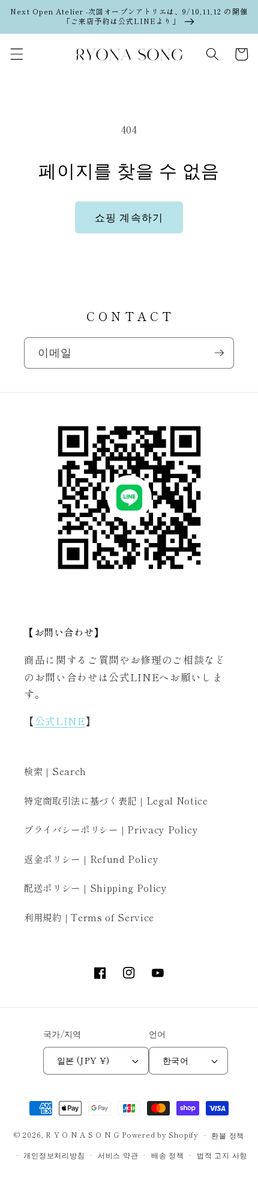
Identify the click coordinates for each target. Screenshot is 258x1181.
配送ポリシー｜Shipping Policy (95, 887)
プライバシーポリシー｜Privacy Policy (111, 829)
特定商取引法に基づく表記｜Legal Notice (116, 800)
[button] (16, 54)
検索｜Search (55, 771)
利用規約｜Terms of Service (89, 917)
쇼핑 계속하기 (129, 217)
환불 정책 (227, 1135)
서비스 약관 (118, 1155)
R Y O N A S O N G (82, 1135)
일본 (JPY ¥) (83, 1060)
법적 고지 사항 (222, 1155)
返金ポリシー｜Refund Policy (91, 858)
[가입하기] (219, 353)
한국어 (175, 1060)
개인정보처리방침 (54, 1155)
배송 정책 (167, 1155)
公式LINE (60, 721)
